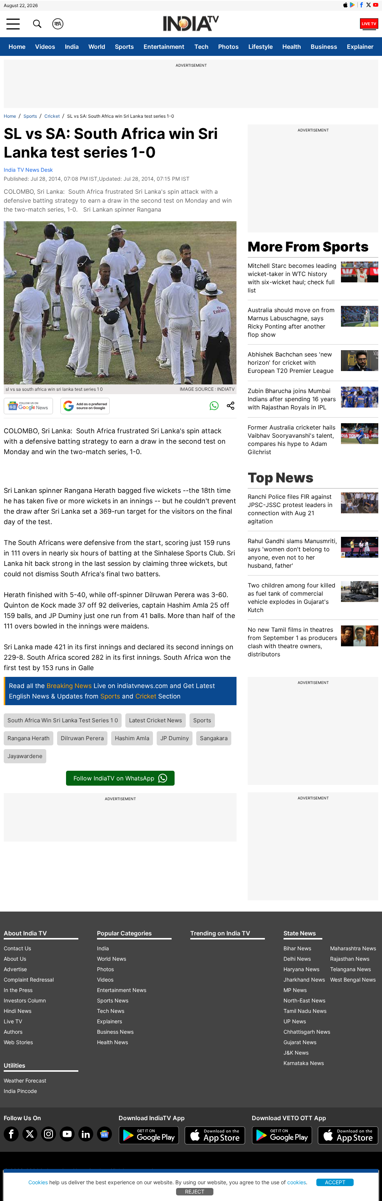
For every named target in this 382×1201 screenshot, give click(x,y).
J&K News (296, 1052)
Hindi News (17, 1011)
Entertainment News (121, 990)
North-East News (304, 1000)
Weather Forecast (25, 1080)
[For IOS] (348, 1135)
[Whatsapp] (214, 406)
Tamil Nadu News (305, 1011)
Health (291, 46)
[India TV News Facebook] (361, 4)
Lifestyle (260, 46)
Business (324, 46)
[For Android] (282, 1135)
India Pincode (20, 1091)
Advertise (15, 969)
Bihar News (297, 948)
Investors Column (25, 1000)
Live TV (13, 1021)
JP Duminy (174, 738)
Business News (115, 1032)
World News (111, 959)
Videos (45, 46)
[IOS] (345, 4)
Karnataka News (304, 1063)
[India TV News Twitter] (368, 4)
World (96, 46)
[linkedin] (85, 1133)
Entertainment (164, 46)
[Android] (352, 4)
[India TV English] (191, 24)
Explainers (109, 1021)
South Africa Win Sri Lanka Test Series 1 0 (62, 720)
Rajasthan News (349, 959)
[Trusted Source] (85, 406)
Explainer (360, 46)
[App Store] (215, 1135)
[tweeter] (29, 1133)
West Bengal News (353, 979)
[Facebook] (11, 1133)
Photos (228, 46)
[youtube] (67, 1133)
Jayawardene (25, 756)
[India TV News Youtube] (375, 4)
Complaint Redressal (29, 979)
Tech (201, 46)
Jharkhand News (304, 979)
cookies (296, 1182)
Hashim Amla (132, 738)
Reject (194, 1191)
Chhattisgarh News (307, 1032)
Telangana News (350, 969)
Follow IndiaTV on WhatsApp (113, 778)
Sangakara (214, 738)
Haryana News (301, 969)
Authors (13, 1032)
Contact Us (17, 948)
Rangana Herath (28, 738)
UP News (295, 1021)
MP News (295, 990)
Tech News (110, 1011)
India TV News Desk (28, 170)
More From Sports (308, 246)
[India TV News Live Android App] (149, 1135)
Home (17, 46)
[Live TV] (369, 23)
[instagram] (48, 1133)
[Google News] (28, 406)
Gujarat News (300, 1042)
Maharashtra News (353, 948)
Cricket (52, 116)
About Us (15, 959)
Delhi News (297, 959)
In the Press (18, 990)
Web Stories (18, 1042)
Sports (124, 46)
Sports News (112, 1000)
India (72, 46)
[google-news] (104, 1133)
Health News (112, 1042)
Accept (335, 1182)
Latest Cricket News (155, 720)
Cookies (38, 1182)
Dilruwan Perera (82, 738)
